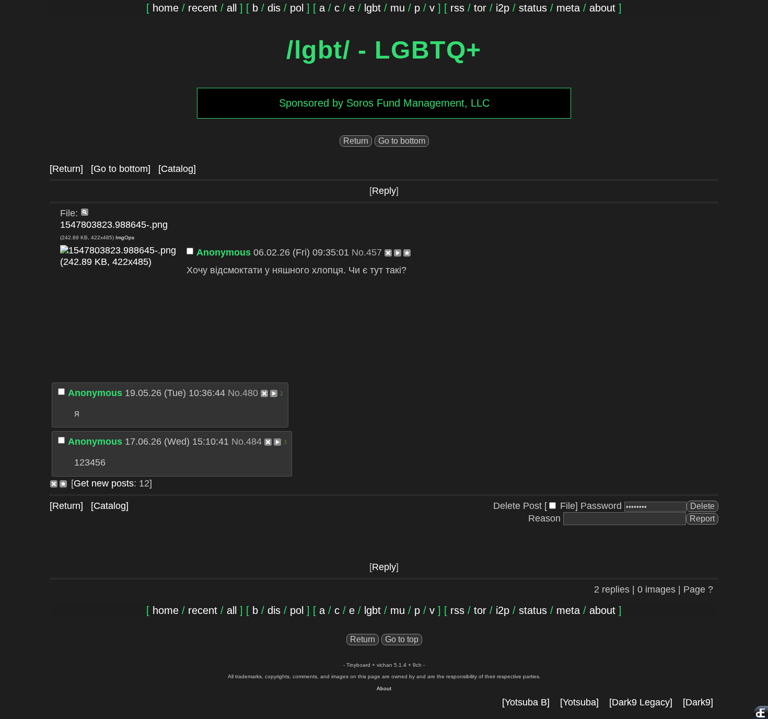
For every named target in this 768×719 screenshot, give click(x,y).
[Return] (66, 169)
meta (568, 8)
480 (250, 393)
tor (480, 8)
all (232, 8)
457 (374, 252)
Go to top (401, 639)
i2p (502, 8)
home (166, 8)
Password (601, 506)
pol (297, 8)
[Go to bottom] (120, 169)
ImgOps (124, 237)
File (567, 506)
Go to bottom (401, 140)
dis (274, 8)
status (533, 8)
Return (355, 140)
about (602, 8)
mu (397, 8)
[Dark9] (698, 702)
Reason (544, 518)
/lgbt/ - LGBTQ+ (384, 50)
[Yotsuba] (579, 702)
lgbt (372, 8)
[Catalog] (177, 169)
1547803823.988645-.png (114, 224)
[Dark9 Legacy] (640, 702)
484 (254, 441)
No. (359, 252)
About (384, 688)
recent (202, 8)
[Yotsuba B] (526, 702)
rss (457, 8)
